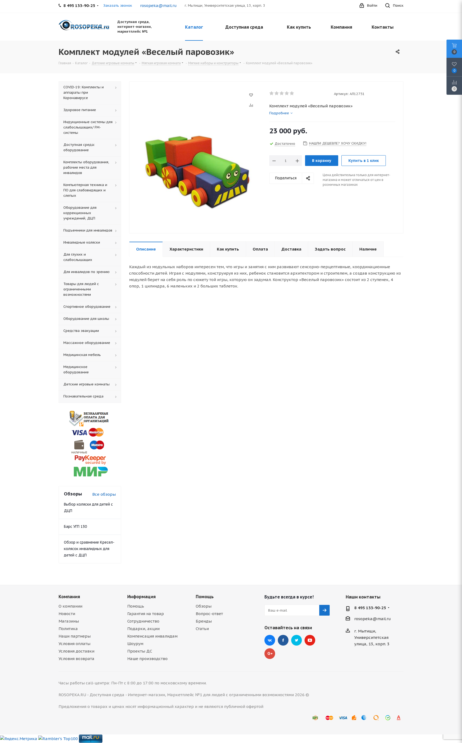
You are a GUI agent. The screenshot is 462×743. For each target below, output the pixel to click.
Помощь (135, 606)
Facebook (283, 640)
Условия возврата (76, 658)
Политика (68, 628)
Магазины (69, 621)
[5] (292, 93)
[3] (281, 93)
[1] (271, 93)
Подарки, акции (143, 628)
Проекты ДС (139, 651)
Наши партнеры (75, 636)
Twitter (296, 640)
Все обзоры (104, 494)
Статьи (202, 628)
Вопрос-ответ (209, 613)
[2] (276, 93)
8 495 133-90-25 (370, 607)
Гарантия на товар (145, 613)
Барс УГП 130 (75, 526)
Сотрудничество (143, 621)
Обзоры (203, 606)
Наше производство (147, 658)
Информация (141, 596)
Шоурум (135, 643)
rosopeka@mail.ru (158, 5)
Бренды (204, 621)
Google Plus (269, 653)
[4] (287, 93)
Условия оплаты (74, 643)
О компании (70, 606)
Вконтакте (269, 640)
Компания (69, 596)
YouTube (310, 640)
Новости (67, 613)
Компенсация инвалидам (152, 636)
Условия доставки (76, 651)
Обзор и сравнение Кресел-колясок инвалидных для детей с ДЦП (89, 549)
